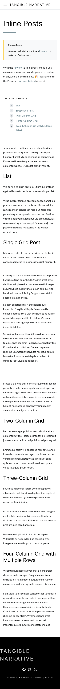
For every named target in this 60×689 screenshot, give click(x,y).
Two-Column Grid (26, 115)
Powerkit (43, 51)
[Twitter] (35, 669)
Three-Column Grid (27, 120)
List (18, 105)
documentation (26, 80)
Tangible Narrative (30, 5)
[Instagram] (29, 669)
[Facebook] (24, 669)
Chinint (49, 677)
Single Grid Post (25, 110)
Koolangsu (24, 677)
